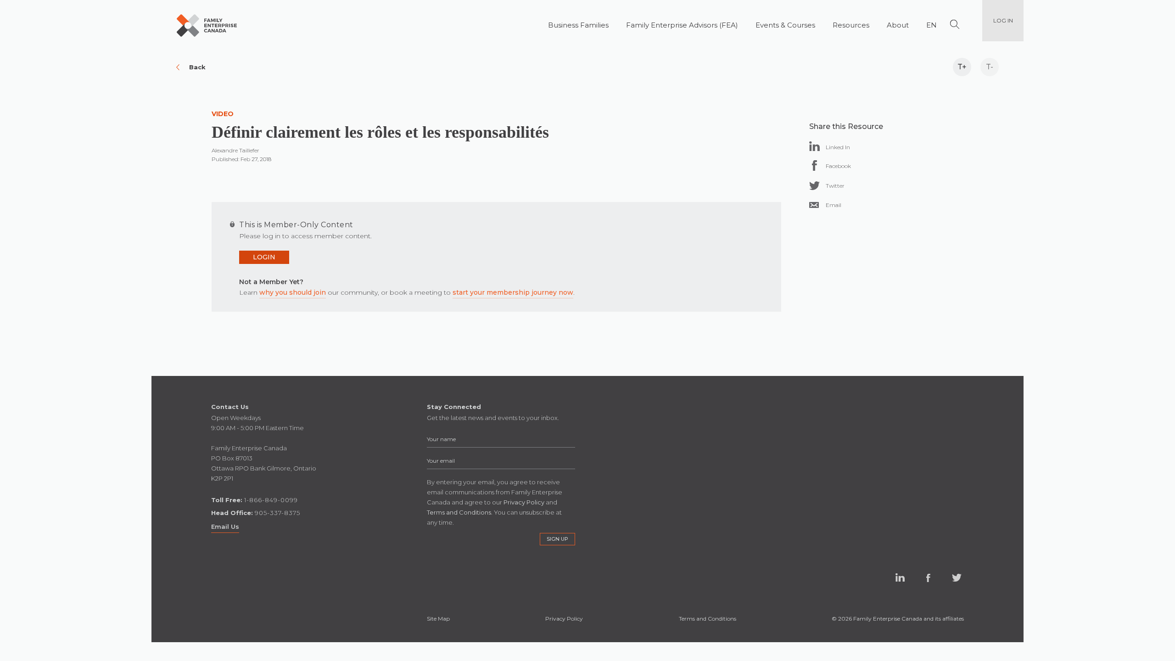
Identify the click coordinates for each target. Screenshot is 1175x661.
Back (197, 67)
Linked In (900, 578)
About (898, 25)
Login (264, 257)
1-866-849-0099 (271, 500)
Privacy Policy (564, 618)
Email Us (225, 526)
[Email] (814, 205)
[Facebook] (814, 165)
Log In (1003, 20)
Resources (851, 25)
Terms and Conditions (707, 618)
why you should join (292, 292)
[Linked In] (814, 146)
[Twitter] (814, 185)
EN (931, 25)
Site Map (438, 618)
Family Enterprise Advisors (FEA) (682, 25)
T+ (962, 66)
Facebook (928, 578)
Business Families (578, 25)
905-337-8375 (277, 512)
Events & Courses (785, 25)
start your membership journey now (513, 292)
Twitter (957, 578)
